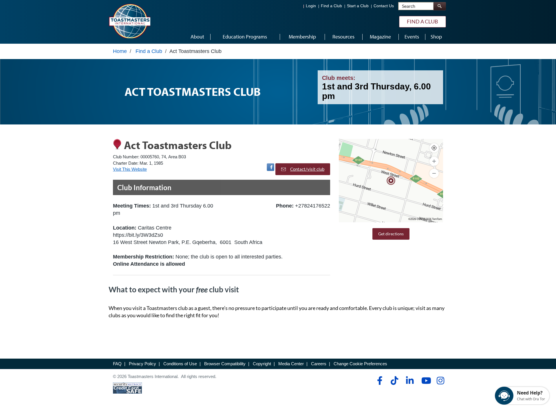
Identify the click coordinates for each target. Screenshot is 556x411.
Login (311, 6)
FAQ (117, 363)
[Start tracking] (434, 148)
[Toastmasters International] (129, 20)
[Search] (439, 6)
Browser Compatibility (225, 363)
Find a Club (331, 6)
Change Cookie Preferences (360, 363)
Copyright (262, 363)
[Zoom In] (434, 161)
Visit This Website (130, 169)
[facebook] (378, 380)
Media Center (291, 363)
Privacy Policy (142, 363)
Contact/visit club (307, 169)
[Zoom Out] (434, 173)
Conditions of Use (180, 363)
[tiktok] (394, 380)
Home (120, 51)
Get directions (391, 233)
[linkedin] (409, 380)
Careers (318, 363)
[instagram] (440, 380)
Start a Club (358, 6)
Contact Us (384, 6)
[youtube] (424, 380)
